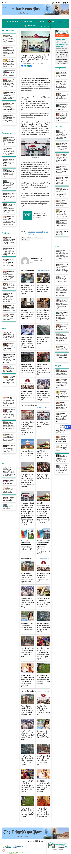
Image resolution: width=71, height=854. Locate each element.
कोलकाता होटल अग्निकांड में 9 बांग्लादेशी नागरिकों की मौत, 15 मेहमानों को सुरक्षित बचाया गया (61, 224)
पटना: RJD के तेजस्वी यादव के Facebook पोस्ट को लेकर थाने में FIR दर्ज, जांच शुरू (9, 308)
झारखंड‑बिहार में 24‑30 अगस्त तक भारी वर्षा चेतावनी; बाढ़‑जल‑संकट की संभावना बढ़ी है (61, 280)
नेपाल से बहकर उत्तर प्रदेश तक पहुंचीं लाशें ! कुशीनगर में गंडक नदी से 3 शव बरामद (61, 75)
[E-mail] (24, 225)
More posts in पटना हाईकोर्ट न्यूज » (43, 407)
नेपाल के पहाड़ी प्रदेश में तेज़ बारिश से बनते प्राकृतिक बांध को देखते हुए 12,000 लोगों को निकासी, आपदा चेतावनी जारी (8, 84)
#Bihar (23, 237)
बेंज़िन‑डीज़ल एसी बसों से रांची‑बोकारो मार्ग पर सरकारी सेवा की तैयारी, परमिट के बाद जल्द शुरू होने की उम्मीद (62, 316)
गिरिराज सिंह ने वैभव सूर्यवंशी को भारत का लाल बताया (8, 499)
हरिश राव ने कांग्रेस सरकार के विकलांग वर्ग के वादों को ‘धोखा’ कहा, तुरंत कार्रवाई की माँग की (9, 241)
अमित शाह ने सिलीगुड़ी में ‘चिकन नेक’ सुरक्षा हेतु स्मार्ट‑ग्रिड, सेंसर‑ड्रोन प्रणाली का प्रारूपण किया (61, 213)
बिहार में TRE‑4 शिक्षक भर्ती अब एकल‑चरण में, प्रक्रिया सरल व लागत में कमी (8, 369)
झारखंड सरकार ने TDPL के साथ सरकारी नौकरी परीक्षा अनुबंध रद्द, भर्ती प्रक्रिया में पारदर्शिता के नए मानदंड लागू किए (62, 304)
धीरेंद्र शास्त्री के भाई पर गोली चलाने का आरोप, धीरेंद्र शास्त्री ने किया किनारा (61, 439)
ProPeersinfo (8, 847)
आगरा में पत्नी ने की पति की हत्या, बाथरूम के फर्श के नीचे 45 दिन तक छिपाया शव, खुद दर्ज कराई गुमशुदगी (61, 469)
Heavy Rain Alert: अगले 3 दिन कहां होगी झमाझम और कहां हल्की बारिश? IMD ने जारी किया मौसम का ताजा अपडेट (9, 51)
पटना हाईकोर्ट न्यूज (40, 232)
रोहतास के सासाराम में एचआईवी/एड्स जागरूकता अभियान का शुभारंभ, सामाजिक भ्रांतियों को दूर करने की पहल (43, 370)
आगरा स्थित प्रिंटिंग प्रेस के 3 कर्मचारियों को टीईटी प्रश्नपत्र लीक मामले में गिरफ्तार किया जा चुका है (61, 458)
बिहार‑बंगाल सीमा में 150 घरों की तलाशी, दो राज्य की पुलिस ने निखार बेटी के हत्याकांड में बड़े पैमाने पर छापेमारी (43, 680)
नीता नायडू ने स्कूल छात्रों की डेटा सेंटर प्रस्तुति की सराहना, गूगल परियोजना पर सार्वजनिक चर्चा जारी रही (62, 395)
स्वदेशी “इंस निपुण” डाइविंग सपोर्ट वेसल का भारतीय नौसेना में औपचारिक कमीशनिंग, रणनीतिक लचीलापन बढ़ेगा (8, 297)
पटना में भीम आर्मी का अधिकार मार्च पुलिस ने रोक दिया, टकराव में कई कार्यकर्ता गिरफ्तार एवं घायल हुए (9, 162)
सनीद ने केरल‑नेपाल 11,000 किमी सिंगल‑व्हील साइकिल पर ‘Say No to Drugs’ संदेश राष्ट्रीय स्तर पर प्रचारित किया (9, 471)
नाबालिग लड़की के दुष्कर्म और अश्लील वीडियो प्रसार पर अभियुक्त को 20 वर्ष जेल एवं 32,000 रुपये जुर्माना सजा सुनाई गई (43, 315)
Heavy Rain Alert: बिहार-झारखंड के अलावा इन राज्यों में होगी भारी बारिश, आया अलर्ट (43, 288)
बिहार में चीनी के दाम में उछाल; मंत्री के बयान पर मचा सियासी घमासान (8, 317)
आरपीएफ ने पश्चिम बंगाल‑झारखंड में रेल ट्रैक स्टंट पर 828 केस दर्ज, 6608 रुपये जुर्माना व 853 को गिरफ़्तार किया (27, 369)
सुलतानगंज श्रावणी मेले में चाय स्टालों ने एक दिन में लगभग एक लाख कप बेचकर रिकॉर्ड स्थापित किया (62, 406)
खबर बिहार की (31, 232)
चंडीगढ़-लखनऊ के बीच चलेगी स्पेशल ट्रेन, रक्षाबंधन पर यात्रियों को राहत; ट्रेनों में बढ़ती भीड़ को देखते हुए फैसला (61, 383)
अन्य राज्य (43, 26)
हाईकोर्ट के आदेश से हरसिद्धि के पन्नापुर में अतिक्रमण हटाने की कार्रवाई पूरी (42, 454)
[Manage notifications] (3, 850)
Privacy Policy (15, 845)
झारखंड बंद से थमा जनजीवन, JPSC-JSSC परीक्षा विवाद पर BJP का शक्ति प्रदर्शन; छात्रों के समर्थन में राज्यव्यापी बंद (61, 338)
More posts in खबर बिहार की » (44, 270)
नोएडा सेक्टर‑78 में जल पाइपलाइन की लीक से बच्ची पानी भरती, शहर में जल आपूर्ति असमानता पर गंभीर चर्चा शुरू (62, 417)
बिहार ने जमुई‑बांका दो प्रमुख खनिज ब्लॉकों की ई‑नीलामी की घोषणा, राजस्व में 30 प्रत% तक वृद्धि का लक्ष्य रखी (9, 426)
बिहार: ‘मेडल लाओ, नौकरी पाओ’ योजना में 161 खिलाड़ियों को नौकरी (8, 490)
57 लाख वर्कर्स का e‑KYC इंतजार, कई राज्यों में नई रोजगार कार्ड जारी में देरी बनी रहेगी (9, 73)
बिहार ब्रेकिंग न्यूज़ (30, 234)
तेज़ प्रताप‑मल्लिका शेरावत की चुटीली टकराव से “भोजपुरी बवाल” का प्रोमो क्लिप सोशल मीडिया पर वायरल (43, 812)
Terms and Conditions (17, 846)
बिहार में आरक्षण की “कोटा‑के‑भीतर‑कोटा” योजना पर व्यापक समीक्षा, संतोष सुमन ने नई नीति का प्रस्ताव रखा (8, 275)
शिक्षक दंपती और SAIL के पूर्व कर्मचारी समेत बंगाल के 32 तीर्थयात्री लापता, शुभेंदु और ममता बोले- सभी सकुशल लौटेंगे (62, 158)
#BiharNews (29, 237)
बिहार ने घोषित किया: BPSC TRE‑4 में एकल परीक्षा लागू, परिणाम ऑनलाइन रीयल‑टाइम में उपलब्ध (9, 347)
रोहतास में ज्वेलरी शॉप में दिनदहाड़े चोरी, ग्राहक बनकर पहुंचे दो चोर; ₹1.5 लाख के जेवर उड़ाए (9, 196)
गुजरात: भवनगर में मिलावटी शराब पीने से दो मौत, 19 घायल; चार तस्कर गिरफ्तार (62, 327)
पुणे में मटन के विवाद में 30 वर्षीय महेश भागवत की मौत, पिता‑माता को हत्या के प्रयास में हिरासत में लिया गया (9, 119)
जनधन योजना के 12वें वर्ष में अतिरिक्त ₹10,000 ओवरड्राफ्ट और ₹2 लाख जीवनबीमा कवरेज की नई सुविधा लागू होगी (9, 208)
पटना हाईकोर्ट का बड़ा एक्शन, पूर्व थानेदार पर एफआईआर (43, 424)
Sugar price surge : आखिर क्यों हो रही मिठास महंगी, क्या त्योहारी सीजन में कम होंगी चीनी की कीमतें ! (8, 438)
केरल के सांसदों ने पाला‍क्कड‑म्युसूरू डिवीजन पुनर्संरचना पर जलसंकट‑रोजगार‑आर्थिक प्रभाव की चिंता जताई (9, 95)
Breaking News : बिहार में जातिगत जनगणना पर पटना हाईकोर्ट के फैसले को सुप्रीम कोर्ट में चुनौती (26, 545)
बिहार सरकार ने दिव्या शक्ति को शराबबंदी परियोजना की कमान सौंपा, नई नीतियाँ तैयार (8, 173)
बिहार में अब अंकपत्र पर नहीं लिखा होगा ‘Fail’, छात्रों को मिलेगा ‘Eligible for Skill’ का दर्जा (8, 151)
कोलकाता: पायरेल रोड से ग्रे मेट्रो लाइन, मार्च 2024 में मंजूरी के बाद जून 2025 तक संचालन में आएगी (62, 180)
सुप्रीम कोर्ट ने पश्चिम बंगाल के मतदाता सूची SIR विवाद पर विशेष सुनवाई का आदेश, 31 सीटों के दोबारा (62, 170)
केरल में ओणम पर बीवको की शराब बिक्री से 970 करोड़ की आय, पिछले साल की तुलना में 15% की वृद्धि (9, 448)
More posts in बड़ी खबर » (45, 558)
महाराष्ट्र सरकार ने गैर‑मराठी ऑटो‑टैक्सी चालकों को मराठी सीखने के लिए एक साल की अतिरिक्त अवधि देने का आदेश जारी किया (9, 107)
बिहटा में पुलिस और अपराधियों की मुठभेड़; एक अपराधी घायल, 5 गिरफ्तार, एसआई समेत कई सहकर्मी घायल (9, 141)
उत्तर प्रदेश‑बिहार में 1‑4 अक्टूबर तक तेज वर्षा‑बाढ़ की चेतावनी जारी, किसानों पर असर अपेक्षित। (27, 290)
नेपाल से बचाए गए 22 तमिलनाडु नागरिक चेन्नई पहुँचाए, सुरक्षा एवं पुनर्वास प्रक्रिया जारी (62, 97)
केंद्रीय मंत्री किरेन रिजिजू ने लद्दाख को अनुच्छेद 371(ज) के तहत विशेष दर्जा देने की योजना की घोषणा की (9, 63)
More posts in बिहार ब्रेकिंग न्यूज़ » (43, 691)
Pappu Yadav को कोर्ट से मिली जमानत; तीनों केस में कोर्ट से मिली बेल (43, 476)
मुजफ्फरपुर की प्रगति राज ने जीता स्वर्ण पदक (8, 506)
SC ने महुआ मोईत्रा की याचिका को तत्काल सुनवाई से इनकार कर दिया (61, 203)
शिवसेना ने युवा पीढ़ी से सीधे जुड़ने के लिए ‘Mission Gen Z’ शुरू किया (9, 286)
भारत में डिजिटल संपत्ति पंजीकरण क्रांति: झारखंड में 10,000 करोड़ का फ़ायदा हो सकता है (61, 357)
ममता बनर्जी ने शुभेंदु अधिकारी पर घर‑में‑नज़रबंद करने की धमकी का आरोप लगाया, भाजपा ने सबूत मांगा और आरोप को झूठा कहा (62, 192)
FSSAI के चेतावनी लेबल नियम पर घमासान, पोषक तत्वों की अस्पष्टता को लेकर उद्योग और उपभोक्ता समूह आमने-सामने (9, 401)
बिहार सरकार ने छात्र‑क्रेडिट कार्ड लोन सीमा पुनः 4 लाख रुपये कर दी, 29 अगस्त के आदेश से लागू (27, 314)
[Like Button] (22, 72)
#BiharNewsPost (38, 237)
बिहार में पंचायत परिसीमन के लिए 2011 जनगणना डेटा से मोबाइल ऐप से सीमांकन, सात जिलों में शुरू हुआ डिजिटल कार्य (9, 263)
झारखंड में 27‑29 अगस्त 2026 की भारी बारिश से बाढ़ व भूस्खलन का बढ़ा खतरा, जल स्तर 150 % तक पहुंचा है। (62, 268)
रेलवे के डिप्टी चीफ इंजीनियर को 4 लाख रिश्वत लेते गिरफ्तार (62, 348)
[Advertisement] (35, 29)
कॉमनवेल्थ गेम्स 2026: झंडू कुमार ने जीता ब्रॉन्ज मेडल (9, 482)
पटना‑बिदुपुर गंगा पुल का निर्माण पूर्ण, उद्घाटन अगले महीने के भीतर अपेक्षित (43, 341)
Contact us (14, 847)
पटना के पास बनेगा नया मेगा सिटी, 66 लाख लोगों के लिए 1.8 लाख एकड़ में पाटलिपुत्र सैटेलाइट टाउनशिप (9, 184)
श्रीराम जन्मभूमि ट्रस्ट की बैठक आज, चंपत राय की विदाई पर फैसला (61, 448)
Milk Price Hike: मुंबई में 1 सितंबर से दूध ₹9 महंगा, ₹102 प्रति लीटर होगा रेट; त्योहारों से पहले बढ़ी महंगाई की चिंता (9, 39)
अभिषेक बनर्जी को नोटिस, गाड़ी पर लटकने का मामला (62, 233)
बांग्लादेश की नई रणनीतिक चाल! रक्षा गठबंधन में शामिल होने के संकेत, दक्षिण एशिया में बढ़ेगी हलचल (61, 117)
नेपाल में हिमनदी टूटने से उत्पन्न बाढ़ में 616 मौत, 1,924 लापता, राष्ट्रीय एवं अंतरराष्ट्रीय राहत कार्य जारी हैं (61, 85)
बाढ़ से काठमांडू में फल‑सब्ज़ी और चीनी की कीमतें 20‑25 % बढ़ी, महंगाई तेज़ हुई (61, 107)
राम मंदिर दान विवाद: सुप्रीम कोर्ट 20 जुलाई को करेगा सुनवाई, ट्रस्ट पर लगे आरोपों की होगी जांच (61, 429)
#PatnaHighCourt (25, 239)
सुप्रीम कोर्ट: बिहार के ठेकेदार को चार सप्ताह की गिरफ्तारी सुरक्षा (27, 453)
